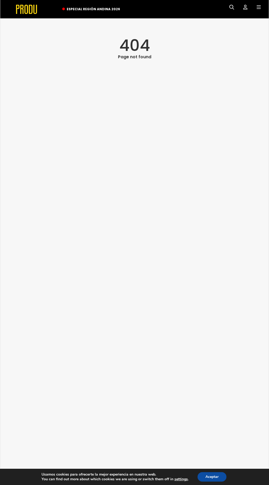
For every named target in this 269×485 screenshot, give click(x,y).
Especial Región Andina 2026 (93, 9)
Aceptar (212, 476)
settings (181, 479)
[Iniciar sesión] (243, 7)
